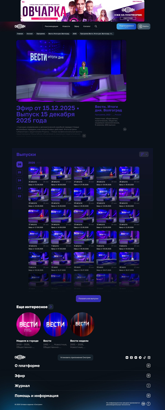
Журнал (22, 385)
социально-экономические (107, 123)
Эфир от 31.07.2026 (58, 270)
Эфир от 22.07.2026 (103, 291)
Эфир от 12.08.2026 (103, 227)
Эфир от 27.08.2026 (81, 185)
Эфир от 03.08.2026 (35, 270)
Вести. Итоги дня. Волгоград (59, 34)
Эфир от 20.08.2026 (81, 206)
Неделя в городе (27, 340)
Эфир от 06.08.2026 (81, 249)
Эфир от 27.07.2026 (35, 291)
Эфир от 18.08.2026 (126, 206)
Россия (118, 115)
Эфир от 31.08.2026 (35, 185)
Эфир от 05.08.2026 (103, 249)
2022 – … (110, 115)
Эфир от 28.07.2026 (126, 270)
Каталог (30, 34)
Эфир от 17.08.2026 (35, 227)
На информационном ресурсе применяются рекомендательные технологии (123, 404)
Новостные (100, 118)
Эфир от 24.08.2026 (35, 206)
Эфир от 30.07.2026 (81, 270)
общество (112, 121)
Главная (20, 34)
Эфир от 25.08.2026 (126, 185)
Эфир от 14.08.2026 (58, 227)
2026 (38, 162)
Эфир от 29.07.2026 (103, 270)
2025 (74, 34)
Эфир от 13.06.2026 (81, 227)
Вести (47, 340)
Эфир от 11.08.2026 (126, 227)
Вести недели (79, 340)
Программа (41, 34)
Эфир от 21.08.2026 (58, 206)
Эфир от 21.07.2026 (126, 291)
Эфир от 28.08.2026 (58, 185)
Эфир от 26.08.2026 (103, 185)
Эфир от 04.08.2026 (126, 249)
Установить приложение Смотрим (75, 357)
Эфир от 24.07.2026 (58, 291)
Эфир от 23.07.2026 (81, 291)
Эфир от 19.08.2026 (103, 206)
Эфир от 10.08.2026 (35, 249)
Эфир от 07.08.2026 (58, 249)
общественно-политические (107, 119)
